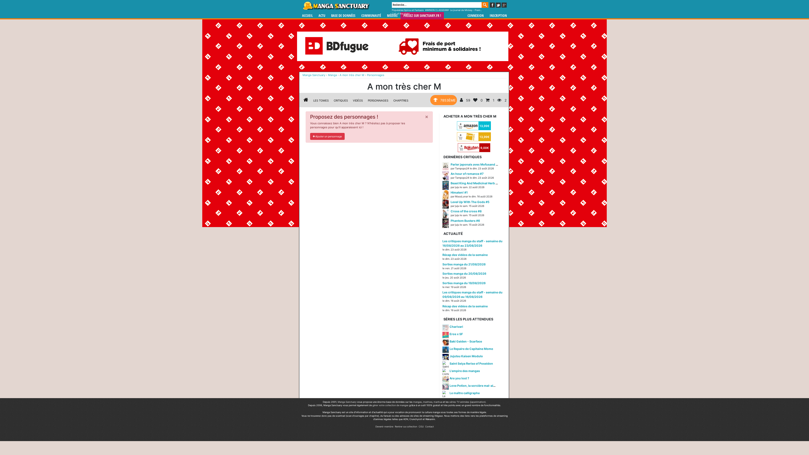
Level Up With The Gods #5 (470, 202)
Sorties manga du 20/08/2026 (464, 273)
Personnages (378, 100)
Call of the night (401, 13)
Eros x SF (456, 334)
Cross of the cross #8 (466, 211)
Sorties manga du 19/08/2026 (464, 283)
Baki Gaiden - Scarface (466, 341)
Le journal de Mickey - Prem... (466, 10)
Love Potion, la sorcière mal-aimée (474, 385)
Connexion (475, 16)
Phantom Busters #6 (465, 220)
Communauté (371, 16)
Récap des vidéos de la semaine (465, 255)
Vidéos (358, 100)
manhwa (427, 401)
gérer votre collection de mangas (390, 405)
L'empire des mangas (465, 371)
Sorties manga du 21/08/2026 (464, 264)
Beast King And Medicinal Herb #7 (475, 183)
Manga (336, 6)
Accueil (307, 16)
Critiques (341, 100)
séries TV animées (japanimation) (467, 401)
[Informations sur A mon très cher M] (306, 100)
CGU (421, 426)
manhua (438, 401)
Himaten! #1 (459, 192)
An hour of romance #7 (467, 173)
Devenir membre (384, 426)
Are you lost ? (459, 378)
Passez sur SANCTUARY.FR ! (422, 16)
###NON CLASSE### (437, 10)
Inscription (498, 16)
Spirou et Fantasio (414, 10)
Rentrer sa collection (406, 426)
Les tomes (321, 100)
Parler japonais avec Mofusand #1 (475, 164)
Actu (322, 16)
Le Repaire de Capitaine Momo (471, 349)
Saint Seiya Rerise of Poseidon (471, 363)
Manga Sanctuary (347, 401)
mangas (417, 401)
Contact (429, 426)
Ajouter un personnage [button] (328, 136)
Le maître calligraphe (465, 393)
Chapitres (400, 100)
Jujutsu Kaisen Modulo (466, 356)
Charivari (456, 326)
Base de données (343, 16)
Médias (392, 16)
